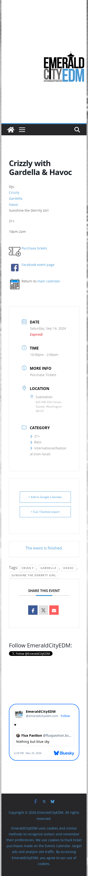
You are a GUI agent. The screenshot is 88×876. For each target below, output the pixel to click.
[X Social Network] (43, 610)
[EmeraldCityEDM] (10, 129)
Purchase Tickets (43, 375)
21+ (37, 436)
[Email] (54, 610)
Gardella (15, 198)
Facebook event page (38, 264)
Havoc (13, 204)
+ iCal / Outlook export (45, 512)
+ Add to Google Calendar (45, 497)
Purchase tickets (34, 248)
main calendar (48, 281)
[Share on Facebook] (33, 610)
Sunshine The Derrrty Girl (33, 575)
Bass (38, 442)
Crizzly (14, 192)
